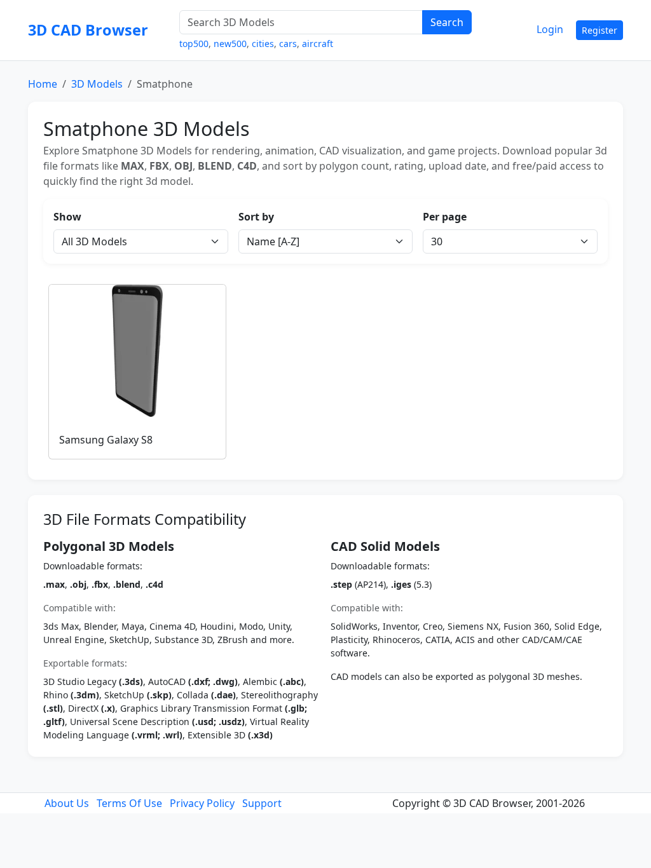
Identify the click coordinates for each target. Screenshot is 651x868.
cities (263, 43)
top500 (194, 43)
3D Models (97, 84)
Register (599, 30)
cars (288, 43)
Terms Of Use (129, 803)
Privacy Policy (202, 803)
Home (42, 84)
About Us (67, 803)
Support (262, 803)
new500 (230, 43)
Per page (445, 217)
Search (446, 22)
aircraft (317, 43)
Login (550, 29)
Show (67, 217)
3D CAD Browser (88, 30)
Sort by (256, 217)
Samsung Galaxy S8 (106, 440)
